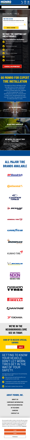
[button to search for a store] (27, 7)
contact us (15, 413)
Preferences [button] (24, 426)
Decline (15, 433)
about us (15, 399)
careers (15, 410)
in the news (15, 408)
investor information (15, 405)
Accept (15, 430)
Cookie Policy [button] (20, 424)
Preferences (15, 436)
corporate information (15, 402)
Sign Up (21, 347)
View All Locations (11, 27)
